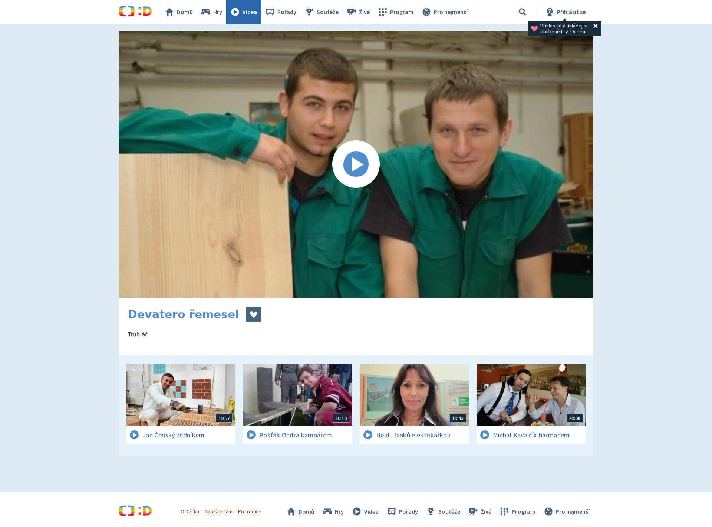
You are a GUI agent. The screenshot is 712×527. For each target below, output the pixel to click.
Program (401, 12)
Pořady (286, 12)
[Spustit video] (356, 164)
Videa (250, 12)
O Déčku (190, 511)
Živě (364, 12)
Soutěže (328, 12)
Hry (217, 12)
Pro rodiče (249, 511)
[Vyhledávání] (522, 12)
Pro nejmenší (451, 12)
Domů (185, 12)
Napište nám (218, 511)
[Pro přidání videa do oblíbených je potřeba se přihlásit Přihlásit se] (253, 314)
